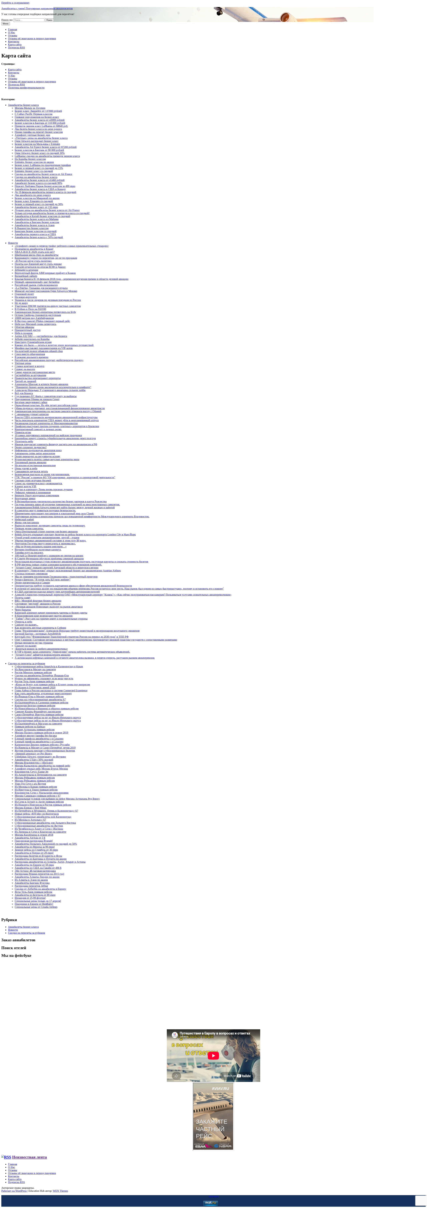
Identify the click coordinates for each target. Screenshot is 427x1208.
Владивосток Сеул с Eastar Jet (31, 771)
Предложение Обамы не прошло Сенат (37, 399)
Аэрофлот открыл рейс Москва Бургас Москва (41, 768)
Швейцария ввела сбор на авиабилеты (36, 255)
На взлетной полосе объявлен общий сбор (39, 351)
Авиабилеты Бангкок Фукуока (32, 882)
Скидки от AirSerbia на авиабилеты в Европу (40, 889)
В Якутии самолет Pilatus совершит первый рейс (42, 321)
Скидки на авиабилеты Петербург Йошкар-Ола (42, 675)
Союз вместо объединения (30, 354)
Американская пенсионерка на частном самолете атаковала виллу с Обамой (58, 411)
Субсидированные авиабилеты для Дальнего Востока (45, 822)
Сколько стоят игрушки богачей (33, 480)
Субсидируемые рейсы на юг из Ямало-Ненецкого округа (48, 717)
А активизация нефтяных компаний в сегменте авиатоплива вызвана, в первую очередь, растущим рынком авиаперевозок (85, 657)
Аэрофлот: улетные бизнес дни (32, 135)
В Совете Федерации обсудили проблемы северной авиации (49, 558)
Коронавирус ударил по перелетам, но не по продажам (46, 258)
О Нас (11, 32)
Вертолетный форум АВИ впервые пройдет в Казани (45, 273)
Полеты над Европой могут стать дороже (38, 264)
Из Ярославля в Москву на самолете (35, 669)
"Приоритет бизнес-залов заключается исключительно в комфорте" (53, 387)
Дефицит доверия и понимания (33, 492)
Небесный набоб (24, 519)
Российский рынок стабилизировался (36, 285)
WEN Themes (60, 1190)
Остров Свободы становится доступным (38, 315)
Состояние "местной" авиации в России (38, 603)
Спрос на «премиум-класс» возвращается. (38, 483)
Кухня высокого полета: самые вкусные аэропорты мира (47, 459)
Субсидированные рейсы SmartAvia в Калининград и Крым (49, 666)
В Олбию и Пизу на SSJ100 (30, 309)
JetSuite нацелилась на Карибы (32, 339)
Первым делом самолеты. (29, 528)
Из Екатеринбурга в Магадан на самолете (38, 723)
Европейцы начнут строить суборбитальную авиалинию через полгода (55, 438)
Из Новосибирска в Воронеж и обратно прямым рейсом (47, 708)
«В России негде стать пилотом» (33, 261)
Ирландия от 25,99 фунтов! (30, 898)
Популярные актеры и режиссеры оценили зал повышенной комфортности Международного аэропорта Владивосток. (82, 516)
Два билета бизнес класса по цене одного (38, 129)
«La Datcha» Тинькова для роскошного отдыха (41, 288)
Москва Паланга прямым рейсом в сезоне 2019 (41, 732)
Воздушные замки (25, 498)
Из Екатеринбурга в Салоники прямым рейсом (41, 702)
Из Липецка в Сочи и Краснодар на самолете (40, 831)
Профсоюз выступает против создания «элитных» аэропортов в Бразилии (57, 426)
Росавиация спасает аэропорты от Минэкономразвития (46, 423)
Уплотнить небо (24, 441)
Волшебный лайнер (26, 276)
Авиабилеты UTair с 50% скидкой (34, 759)
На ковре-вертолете (26, 297)
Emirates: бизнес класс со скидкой (34, 171)
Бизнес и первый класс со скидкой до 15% (39, 168)
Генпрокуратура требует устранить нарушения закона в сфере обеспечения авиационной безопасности (73, 585)
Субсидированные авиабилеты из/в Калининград (43, 816)
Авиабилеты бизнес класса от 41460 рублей (40, 180)
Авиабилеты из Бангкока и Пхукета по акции (41, 858)
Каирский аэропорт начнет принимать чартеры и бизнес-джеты (51, 612)
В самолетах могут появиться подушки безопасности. (45, 510)
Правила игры (23, 432)
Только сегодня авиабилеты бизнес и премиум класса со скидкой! (52, 213)
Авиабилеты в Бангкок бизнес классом (37, 222)
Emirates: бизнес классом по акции (34, 162)
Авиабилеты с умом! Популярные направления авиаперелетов (37, 8)
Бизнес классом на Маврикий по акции (37, 198)
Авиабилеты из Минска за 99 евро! (35, 846)
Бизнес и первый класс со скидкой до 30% (39, 204)
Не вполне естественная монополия (35, 465)
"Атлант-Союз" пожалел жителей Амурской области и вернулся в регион (56, 567)
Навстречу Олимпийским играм (33, 342)
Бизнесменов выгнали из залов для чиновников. (42, 474)
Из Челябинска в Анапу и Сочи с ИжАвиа (39, 828)
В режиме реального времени (31, 357)
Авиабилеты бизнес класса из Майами (37, 219)
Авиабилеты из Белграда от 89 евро (35, 895)
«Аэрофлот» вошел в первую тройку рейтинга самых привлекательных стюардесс (62, 246)
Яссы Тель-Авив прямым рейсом (33, 892)
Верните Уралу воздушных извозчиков (37, 495)
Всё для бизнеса (24, 393)
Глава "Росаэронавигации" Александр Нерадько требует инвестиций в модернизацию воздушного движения (77, 630)
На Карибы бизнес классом (30, 159)
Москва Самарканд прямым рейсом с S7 (38, 795)
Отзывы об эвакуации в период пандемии (32, 38)
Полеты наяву (23, 597)
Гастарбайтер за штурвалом (30, 375)
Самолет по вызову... (26, 624)
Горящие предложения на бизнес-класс (37, 117)
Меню (6, 23)
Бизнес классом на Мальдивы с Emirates (37, 144)
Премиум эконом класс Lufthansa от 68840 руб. (41, 126)
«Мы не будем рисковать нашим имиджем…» (41, 546)
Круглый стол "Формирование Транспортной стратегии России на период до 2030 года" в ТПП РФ (72, 636)
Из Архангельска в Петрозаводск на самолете (41, 774)
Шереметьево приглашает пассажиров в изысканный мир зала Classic (54, 513)
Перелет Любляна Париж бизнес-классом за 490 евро (45, 186)
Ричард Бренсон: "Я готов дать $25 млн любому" (43, 579)
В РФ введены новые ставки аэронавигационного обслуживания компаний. (58, 564)
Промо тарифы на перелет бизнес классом (39, 132)
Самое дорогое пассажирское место (35, 372)
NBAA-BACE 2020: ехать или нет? (35, 252)
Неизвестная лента (29, 1157)
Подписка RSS (16, 47)
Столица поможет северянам (31, 573)
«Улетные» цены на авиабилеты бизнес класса (41, 138)
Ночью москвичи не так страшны (34, 642)
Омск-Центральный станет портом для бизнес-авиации (46, 531)
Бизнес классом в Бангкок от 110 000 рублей (40, 123)
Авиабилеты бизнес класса (23, 105)
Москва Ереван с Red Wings (30, 807)
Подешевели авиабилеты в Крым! (34, 249)
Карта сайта (15, 44)
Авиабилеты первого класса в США (35, 234)
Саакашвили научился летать (31, 471)
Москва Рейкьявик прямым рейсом (35, 777)
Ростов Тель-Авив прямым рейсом (34, 681)
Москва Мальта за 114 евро (30, 108)
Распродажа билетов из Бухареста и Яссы (38, 855)
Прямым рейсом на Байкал (30, 726)
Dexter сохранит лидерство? (31, 447)
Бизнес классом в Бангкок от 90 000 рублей (39, 150)
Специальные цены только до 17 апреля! (38, 901)
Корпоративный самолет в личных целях (38, 429)
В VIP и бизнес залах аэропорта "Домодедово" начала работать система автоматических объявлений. (72, 651)
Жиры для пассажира (27, 522)
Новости (13, 242)
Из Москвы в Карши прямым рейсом (36, 786)
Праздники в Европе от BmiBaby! (34, 904)
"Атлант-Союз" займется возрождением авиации (42, 654)
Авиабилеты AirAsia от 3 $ (30, 837)
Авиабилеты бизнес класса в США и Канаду (40, 189)
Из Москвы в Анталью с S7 (30, 819)
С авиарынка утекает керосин (32, 414)
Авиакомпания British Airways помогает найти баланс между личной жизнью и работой (65, 507)
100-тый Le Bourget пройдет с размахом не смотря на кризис (49, 555)
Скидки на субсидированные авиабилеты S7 (40, 699)
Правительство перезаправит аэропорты (38, 378)
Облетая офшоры (24, 327)
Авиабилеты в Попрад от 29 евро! (34, 852)
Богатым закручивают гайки (31, 402)
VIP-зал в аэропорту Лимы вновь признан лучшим (44, 489)
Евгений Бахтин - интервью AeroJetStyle (38, 633)
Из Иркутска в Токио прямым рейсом (36, 789)
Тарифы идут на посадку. (29, 552)
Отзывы (12, 35)
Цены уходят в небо (26, 468)
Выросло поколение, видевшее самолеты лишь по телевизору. (50, 525)
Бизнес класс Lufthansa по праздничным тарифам (43, 165)
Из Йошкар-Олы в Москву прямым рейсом (39, 696)
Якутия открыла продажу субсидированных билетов (45, 750)
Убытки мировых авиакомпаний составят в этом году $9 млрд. (50, 540)
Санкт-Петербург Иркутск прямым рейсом (39, 714)
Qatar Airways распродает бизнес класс (37, 141)
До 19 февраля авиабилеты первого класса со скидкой (45, 192)
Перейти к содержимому (15, 2)
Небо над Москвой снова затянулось (35, 324)
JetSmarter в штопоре (26, 270)
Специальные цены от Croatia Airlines (36, 907)
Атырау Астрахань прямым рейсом (35, 729)
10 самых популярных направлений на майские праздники (48, 435)
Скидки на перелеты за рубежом (26, 663)
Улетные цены (23, 363)
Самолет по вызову (26, 645)
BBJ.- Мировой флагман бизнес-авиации (38, 600)
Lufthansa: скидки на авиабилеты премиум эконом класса (47, 156)
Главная (12, 29)
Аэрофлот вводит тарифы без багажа (36, 735)
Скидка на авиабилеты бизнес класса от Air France (43, 174)
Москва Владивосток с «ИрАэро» (34, 762)
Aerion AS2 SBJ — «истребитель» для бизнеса (41, 336)
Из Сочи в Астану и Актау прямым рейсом (39, 801)
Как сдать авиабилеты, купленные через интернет (43, 693)
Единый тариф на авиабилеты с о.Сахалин (39, 738)
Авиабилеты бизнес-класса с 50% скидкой (39, 237)
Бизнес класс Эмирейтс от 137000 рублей (38, 111)
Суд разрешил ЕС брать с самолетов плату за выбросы (46, 396)
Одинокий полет (24, 294)
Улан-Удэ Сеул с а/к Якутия (30, 783)
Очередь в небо (23, 621)
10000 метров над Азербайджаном (34, 318)
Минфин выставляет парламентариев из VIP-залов (44, 348)
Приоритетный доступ (28, 330)
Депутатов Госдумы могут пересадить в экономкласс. (45, 543)
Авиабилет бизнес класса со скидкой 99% (38, 183)
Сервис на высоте (25, 369)
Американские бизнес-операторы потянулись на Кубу (45, 312)
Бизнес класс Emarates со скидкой (34, 201)
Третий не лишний (25, 381)
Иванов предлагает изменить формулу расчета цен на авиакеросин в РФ (56, 444)
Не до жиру (21, 303)
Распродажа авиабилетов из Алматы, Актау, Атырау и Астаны (50, 861)
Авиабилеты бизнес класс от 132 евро (36, 207)
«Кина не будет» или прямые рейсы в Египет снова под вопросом (52, 684)
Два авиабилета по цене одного (33, 195)
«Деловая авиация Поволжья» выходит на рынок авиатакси (49, 606)
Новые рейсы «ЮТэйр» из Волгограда (37, 813)
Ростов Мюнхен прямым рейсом (33, 672)
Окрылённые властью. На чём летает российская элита (46, 405)
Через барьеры (23, 609)
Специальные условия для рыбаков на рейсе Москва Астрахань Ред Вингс (57, 798)
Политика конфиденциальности (26, 87)
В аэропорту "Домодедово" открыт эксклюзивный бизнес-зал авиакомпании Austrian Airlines (68, 570)
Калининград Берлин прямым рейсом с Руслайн (42, 744)
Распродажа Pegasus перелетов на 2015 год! (39, 873)
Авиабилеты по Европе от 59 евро (34, 864)
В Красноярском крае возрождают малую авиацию (44, 615)
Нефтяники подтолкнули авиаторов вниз (38, 450)
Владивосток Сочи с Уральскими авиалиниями (42, 792)
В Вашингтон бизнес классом (32, 228)
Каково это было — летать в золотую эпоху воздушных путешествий (54, 345)
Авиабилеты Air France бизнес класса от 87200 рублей (46, 147)
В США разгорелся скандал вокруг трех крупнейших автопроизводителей (57, 591)
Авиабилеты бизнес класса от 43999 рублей (40, 120)
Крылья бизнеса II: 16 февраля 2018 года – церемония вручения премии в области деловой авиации (71, 279)
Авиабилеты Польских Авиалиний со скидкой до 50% (46, 843)
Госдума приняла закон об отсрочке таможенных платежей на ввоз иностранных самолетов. (67, 504)
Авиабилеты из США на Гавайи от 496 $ (38, 867)
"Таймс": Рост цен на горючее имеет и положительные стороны (51, 618)
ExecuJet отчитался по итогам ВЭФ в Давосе (40, 267)
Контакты (13, 41)
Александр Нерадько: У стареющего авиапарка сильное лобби (50, 390)
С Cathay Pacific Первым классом (33, 114)
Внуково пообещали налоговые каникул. (38, 549)
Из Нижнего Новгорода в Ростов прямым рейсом (43, 804)
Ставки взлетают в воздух (29, 366)
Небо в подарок (24, 333)
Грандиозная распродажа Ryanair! (34, 840)
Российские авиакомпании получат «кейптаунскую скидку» (49, 360)
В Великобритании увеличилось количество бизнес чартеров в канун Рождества (61, 501)
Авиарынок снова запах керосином (35, 453)
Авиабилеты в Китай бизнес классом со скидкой (42, 216)
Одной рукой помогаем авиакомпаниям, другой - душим (47, 537)
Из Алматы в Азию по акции (31, 879)
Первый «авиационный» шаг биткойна (37, 282)
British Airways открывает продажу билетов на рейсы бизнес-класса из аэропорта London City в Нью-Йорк (75, 534)
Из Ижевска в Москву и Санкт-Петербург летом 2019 (45, 747)
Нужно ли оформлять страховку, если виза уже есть (44, 678)
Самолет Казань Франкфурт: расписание (38, 711)
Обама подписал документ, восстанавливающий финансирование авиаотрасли (60, 408)
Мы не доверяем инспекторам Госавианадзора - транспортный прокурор (56, 576)
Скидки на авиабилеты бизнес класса (36, 177)
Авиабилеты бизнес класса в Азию (35, 225)
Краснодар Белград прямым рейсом (35, 705)
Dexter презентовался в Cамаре (32, 582)
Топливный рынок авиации (30, 462)
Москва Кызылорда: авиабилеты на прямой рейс (42, 765)
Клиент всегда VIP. (25, 486)
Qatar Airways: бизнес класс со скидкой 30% (40, 153)
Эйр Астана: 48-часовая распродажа (35, 870)
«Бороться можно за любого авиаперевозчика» (41, 648)
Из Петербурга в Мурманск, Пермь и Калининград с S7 (46, 810)
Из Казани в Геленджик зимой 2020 (35, 687)
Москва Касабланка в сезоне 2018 (34, 834)
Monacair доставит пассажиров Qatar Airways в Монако (46, 291)
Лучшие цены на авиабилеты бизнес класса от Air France (47, 210)
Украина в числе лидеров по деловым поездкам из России (48, 300)
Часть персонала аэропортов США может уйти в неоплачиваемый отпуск (57, 420)
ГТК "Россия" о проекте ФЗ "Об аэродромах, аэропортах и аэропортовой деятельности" (65, 477)
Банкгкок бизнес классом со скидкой (36, 231)
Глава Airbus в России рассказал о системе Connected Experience (51, 690)
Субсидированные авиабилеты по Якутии (39, 825)
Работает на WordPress (14, 1190)
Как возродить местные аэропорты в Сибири (40, 627)
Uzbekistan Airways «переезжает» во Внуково (40, 756)
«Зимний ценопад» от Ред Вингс (33, 753)
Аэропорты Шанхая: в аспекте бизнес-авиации (41, 384)
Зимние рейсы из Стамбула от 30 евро (36, 849)
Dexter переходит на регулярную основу (37, 456)
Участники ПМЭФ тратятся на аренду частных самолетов (48, 306)
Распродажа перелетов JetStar (31, 885)
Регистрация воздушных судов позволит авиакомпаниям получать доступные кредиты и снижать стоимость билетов (81, 561)
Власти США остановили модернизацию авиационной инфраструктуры (56, 417)
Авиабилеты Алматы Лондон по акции (37, 876)
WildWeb (214, 1196)
